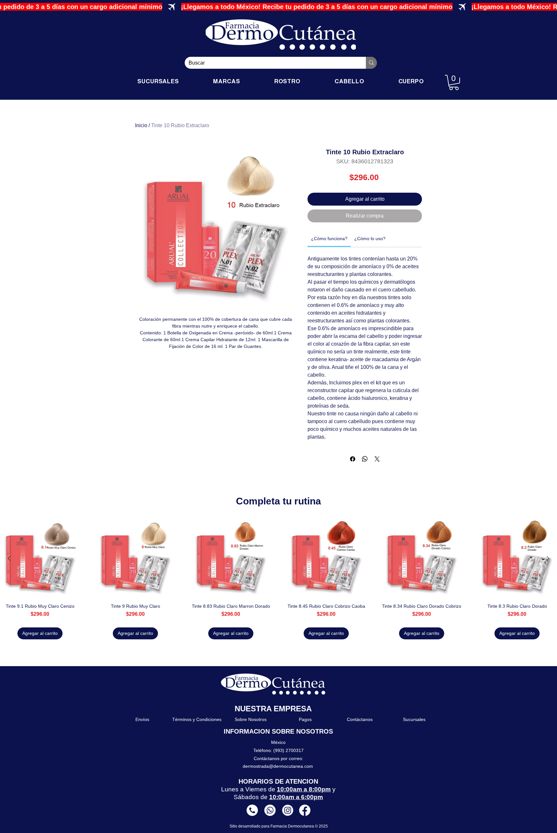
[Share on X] (377, 459)
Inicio (141, 125)
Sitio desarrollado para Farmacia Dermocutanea (272, 826)
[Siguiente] (548, 558)
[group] (278, 579)
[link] (329, 238)
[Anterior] (9, 558)
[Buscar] (371, 63)
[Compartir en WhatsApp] (365, 459)
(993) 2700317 (288, 750)
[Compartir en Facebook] (353, 459)
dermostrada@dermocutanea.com (278, 766)
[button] (454, 82)
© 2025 (321, 826)
